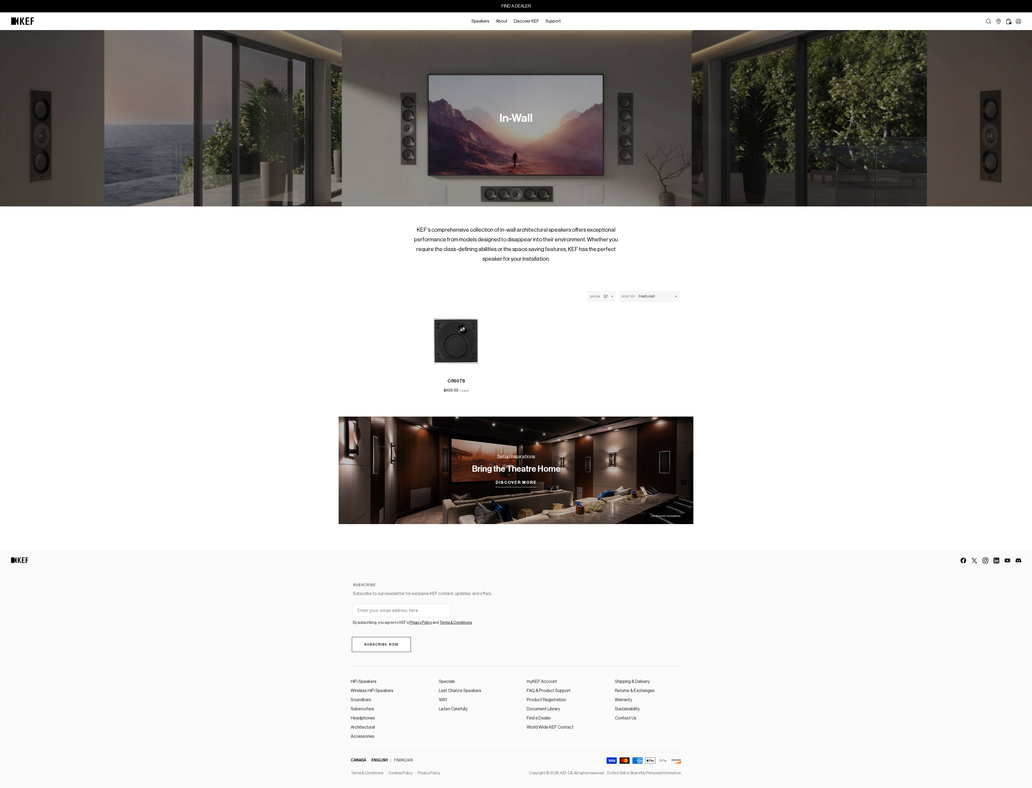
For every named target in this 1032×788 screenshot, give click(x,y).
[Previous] (493, 376)
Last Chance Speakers (460, 691)
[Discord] (1018, 560)
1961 (443, 700)
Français (403, 760)
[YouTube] (1007, 560)
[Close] (567, 21)
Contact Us (625, 718)
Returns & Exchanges (634, 691)
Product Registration (546, 700)
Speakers (480, 21)
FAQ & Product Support (549, 691)
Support (553, 21)
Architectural (363, 727)
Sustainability (627, 709)
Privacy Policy (429, 773)
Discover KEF (526, 21)
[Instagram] (985, 560)
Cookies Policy (400, 773)
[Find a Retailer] (998, 21)
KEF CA (566, 773)
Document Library (543, 709)
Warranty (623, 700)
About (501, 21)
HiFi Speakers (364, 681)
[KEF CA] (22, 21)
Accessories (362, 736)
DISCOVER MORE (516, 483)
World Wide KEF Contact (550, 727)
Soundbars (361, 700)
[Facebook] (963, 560)
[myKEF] (1018, 21)
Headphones (363, 718)
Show (595, 296)
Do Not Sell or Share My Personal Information (644, 773)
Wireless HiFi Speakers (372, 691)
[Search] (988, 21)
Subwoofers (362, 709)
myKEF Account (542, 681)
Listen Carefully (453, 709)
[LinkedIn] (996, 560)
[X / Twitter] (974, 560)
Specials (447, 681)
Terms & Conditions (367, 773)
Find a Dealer (539, 718)
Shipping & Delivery (632, 681)
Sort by (628, 296)
